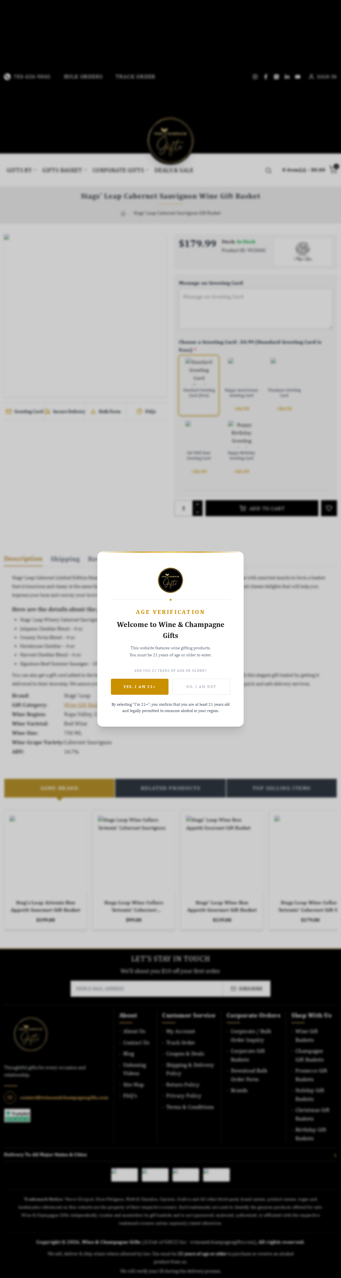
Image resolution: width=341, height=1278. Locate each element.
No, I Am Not (201, 686)
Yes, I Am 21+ (140, 686)
